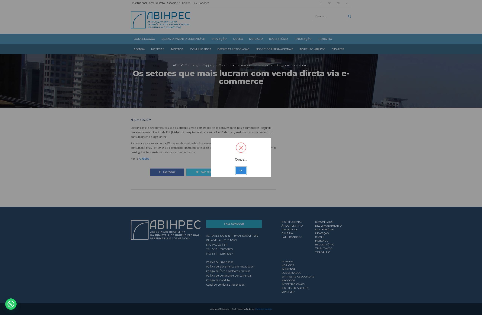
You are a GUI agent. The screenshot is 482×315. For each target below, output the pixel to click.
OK (241, 170)
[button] (11, 304)
